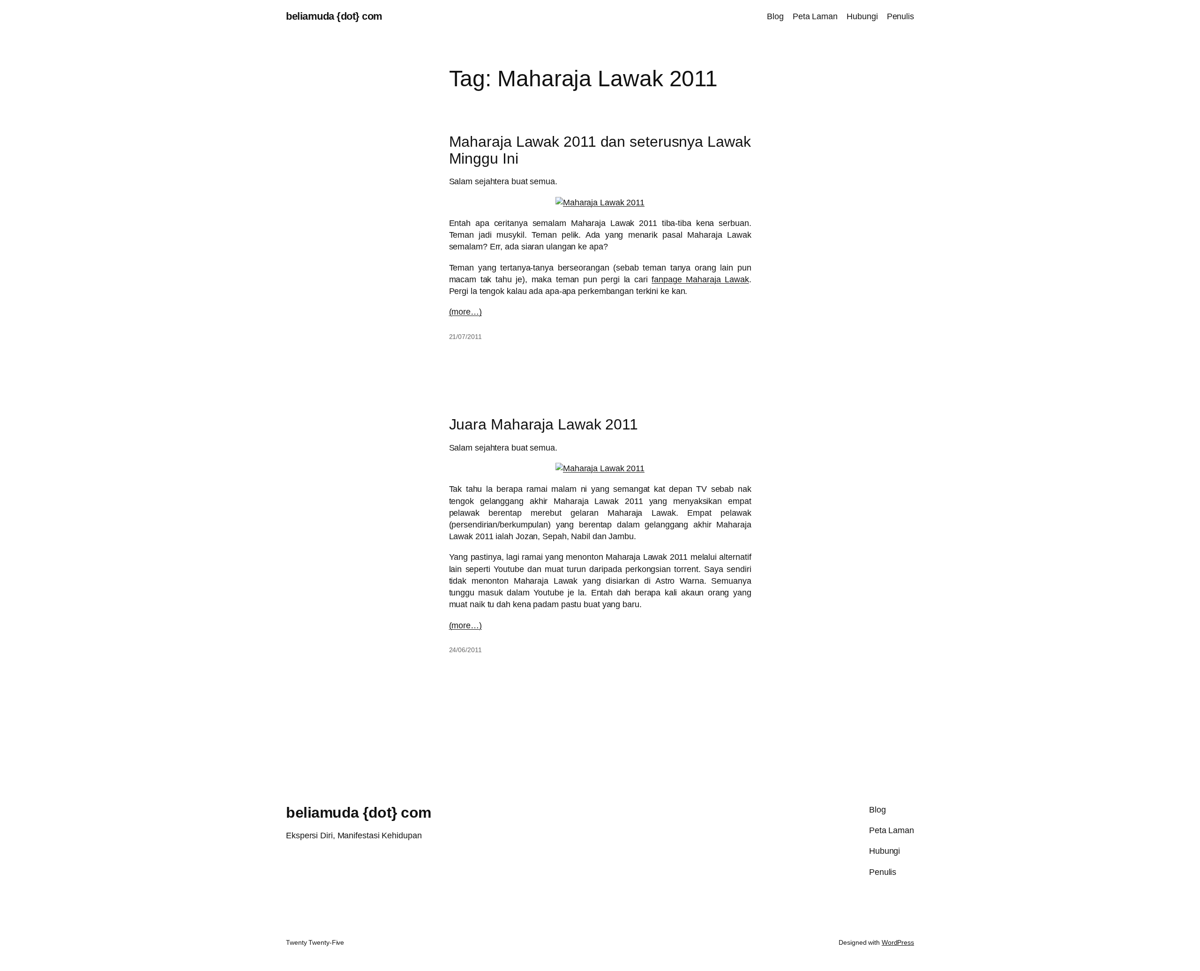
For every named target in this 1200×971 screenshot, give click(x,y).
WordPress (898, 942)
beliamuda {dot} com (334, 16)
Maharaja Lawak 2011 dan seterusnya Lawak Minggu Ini (600, 150)
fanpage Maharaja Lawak (700, 279)
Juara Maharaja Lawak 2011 (543, 424)
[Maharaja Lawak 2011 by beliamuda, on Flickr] (600, 202)
